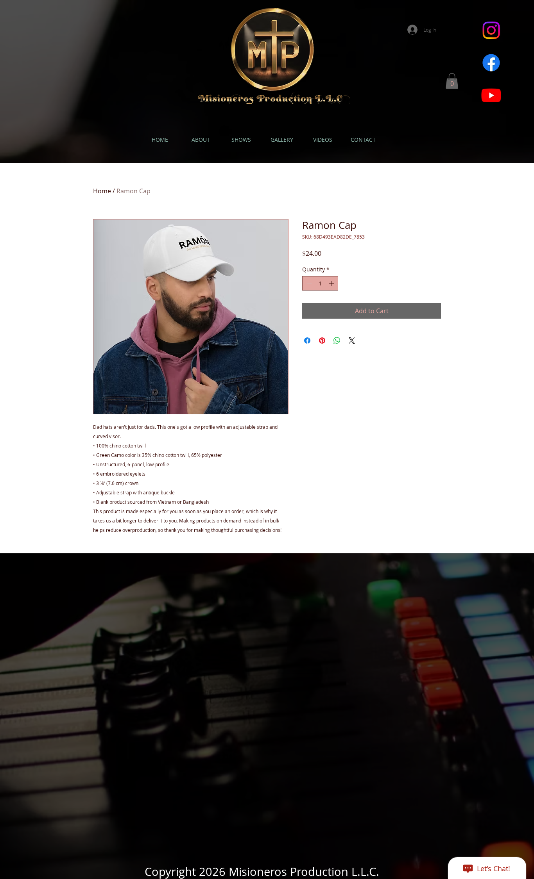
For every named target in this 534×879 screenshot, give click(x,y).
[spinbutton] (320, 283)
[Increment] (332, 283)
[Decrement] (308, 283)
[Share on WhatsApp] (337, 340)
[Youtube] (491, 95)
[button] (452, 81)
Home (102, 191)
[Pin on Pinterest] (322, 340)
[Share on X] (352, 340)
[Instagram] (491, 30)
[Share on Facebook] (307, 340)
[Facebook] (491, 62)
